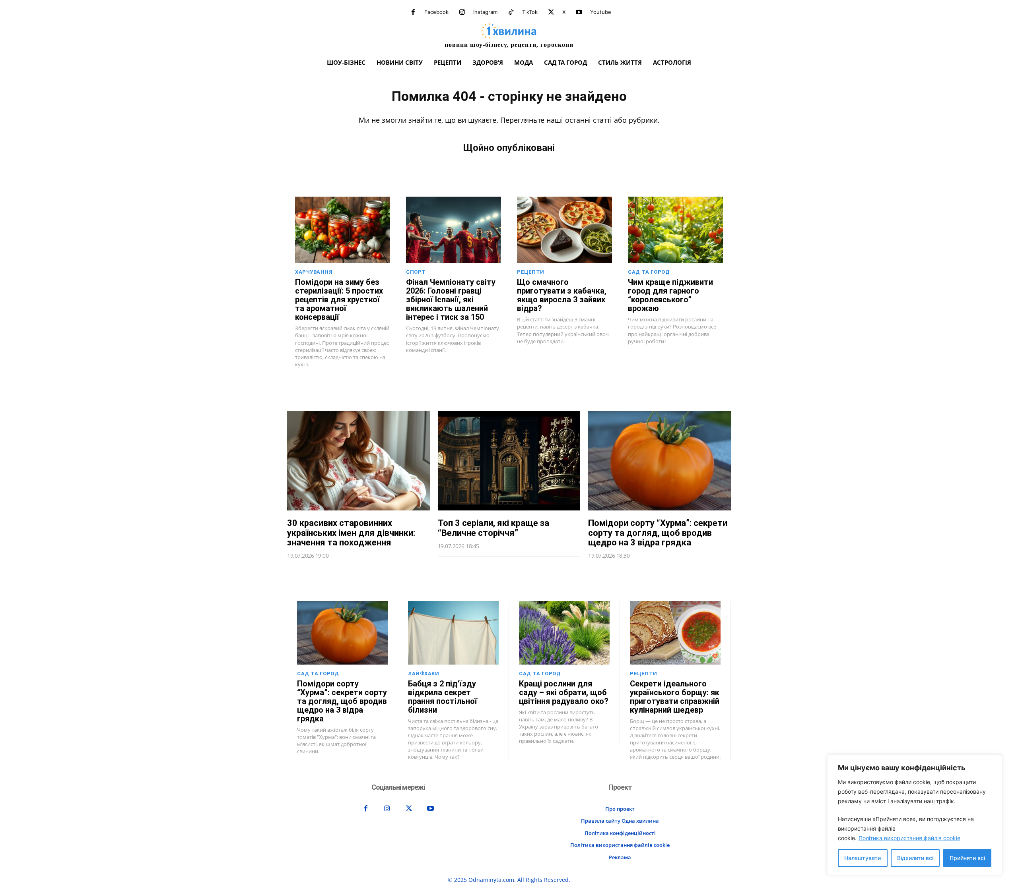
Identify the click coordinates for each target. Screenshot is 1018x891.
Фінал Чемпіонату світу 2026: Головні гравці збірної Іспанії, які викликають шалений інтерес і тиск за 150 (450, 299)
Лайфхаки (423, 673)
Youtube (600, 12)
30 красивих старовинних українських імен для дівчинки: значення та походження (351, 532)
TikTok (530, 12)
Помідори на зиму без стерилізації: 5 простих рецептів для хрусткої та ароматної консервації (339, 299)
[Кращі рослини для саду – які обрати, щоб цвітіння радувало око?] (564, 633)
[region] (914, 815)
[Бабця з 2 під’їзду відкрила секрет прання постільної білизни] (453, 633)
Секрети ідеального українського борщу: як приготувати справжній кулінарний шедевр (674, 697)
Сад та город (649, 271)
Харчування (313, 271)
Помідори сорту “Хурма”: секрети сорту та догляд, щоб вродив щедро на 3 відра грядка (657, 532)
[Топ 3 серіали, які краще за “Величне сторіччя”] (509, 460)
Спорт (416, 271)
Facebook (436, 12)
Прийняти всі (967, 857)
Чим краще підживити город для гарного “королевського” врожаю (670, 295)
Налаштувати (862, 857)
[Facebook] (413, 12)
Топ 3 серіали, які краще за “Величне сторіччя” (493, 527)
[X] (551, 12)
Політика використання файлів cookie (909, 838)
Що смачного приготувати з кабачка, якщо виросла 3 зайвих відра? (561, 295)
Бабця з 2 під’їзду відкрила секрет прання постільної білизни (442, 697)
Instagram (485, 12)
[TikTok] (511, 12)
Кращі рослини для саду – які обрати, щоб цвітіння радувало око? (563, 692)
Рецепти (530, 271)
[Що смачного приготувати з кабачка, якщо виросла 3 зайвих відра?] (564, 230)
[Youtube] (579, 12)
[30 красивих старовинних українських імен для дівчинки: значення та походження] (358, 460)
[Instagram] (462, 12)
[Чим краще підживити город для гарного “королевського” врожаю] (675, 230)
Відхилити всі (915, 857)
